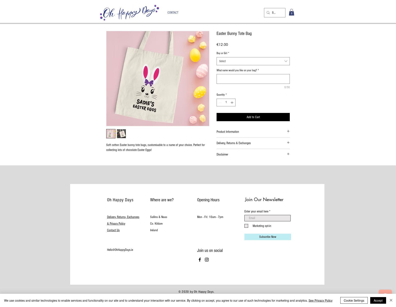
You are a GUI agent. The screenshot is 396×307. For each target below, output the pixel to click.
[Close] (391, 300)
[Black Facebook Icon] (199, 259)
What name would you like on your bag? (238, 70)
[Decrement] (219, 102)
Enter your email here (256, 211)
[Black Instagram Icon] (206, 259)
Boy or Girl (223, 53)
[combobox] (253, 61)
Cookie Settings (354, 300)
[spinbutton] (226, 102)
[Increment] (232, 102)
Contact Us (113, 230)
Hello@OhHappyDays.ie (120, 250)
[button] (291, 12)
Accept (378, 300)
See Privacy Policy (320, 300)
